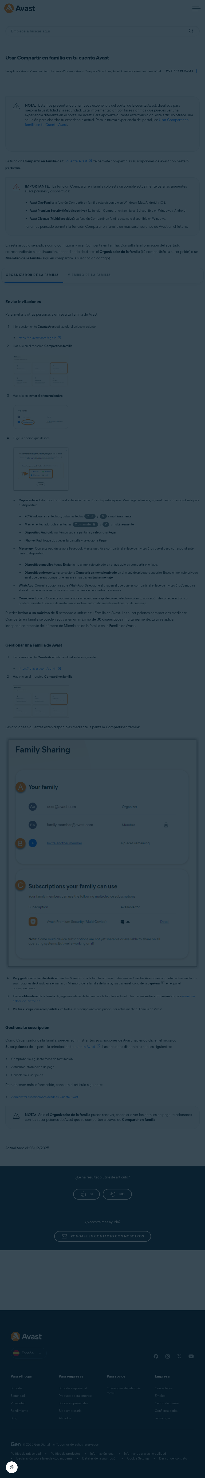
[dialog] (102, 739)
